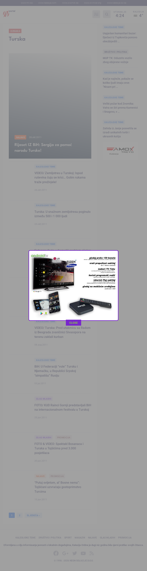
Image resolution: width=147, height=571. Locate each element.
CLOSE (73, 322)
